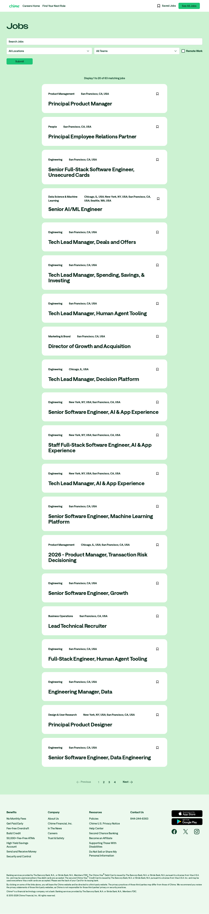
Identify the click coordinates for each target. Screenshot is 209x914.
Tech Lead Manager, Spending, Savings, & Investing (96, 277)
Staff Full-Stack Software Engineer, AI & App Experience (100, 447)
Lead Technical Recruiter (77, 626)
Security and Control (19, 856)
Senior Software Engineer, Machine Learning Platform (100, 519)
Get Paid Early (15, 823)
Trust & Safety (56, 838)
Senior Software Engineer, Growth (88, 593)
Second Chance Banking (103, 833)
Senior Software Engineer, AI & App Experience (103, 412)
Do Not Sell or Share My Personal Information (103, 853)
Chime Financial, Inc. (60, 823)
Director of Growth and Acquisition (89, 346)
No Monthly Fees (16, 818)
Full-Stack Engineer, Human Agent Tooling (97, 659)
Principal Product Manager (80, 103)
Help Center (96, 828)
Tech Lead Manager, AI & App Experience (96, 483)
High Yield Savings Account (17, 844)
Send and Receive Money (21, 851)
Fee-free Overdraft (18, 828)
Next (126, 781)
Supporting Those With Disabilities (102, 844)
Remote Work (194, 50)
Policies (93, 818)
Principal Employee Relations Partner (92, 136)
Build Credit (14, 833)
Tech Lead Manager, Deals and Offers (92, 242)
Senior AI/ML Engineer (75, 209)
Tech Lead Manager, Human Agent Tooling (97, 313)
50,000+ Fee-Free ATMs (21, 838)
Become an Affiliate (100, 838)
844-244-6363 (139, 818)
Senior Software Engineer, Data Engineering (99, 757)
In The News (55, 828)
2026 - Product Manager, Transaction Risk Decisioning (97, 557)
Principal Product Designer (80, 724)
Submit (19, 61)
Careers (52, 833)
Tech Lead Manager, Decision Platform (93, 379)
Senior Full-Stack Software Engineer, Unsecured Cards (91, 172)
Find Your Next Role (53, 5)
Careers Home (31, 5)
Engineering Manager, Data (80, 692)
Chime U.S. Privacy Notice (104, 823)
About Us (53, 818)
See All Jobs (189, 5)
